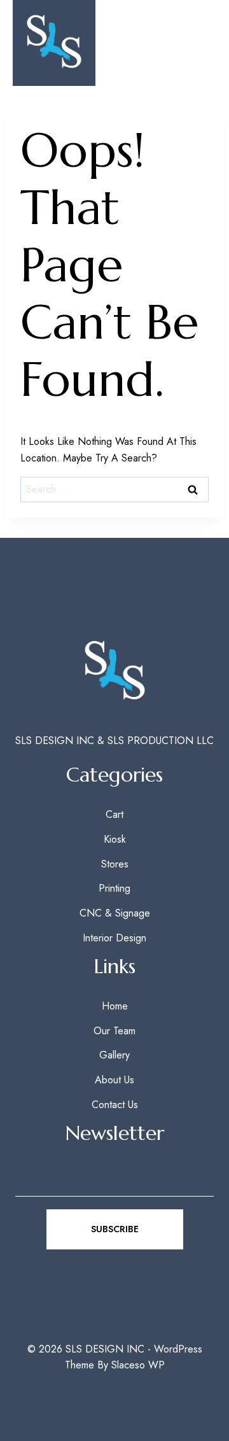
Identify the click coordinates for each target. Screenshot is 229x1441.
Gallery (114, 1055)
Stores (114, 864)
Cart (114, 814)
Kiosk (115, 839)
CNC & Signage (115, 913)
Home (115, 1006)
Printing (114, 888)
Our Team (114, 1030)
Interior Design (114, 938)
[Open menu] (198, 43)
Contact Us (115, 1104)
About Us (114, 1079)
